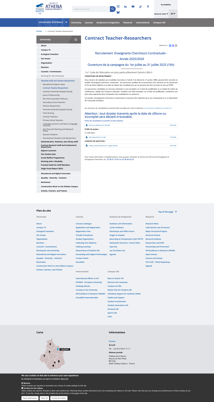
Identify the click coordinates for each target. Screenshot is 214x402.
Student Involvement (117, 301)
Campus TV (46, 50)
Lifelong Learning (83, 246)
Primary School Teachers (53, 120)
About (43, 45)
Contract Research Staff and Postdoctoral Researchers (58, 146)
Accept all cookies (59, 398)
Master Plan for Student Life (120, 290)
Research (127, 22)
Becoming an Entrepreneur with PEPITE (126, 239)
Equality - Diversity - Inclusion (54, 178)
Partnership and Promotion (157, 246)
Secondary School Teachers (54, 102)
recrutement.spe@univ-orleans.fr (158, 108)
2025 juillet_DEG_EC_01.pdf (97, 137)
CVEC (110, 316)
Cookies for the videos (33, 388)
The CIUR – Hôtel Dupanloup (158, 262)
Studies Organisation (85, 239)
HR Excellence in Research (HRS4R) (160, 250)
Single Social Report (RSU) (52, 168)
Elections (45, 67)
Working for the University (52, 76)
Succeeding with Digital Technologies (91, 254)
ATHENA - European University (89, 282)
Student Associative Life (118, 305)
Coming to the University (86, 290)
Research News (152, 223)
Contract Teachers (50, 117)
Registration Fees (83, 231)
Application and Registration (88, 227)
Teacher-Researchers (51, 106)
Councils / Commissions (51, 71)
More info (64, 378)
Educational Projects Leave (54, 84)
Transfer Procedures (84, 235)
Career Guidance (117, 227)
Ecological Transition (49, 54)
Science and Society (154, 258)
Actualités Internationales (87, 297)
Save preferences (30, 398)
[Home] (40, 7)
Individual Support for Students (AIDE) (124, 294)
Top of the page (165, 211)
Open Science (151, 254)
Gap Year (113, 246)
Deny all (44, 398)
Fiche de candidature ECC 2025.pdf (99, 125)
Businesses (45, 182)
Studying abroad (83, 286)
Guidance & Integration (108, 22)
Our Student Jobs (48, 154)
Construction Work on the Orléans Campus (59, 186)
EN (172, 14)
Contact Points (82, 258)
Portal (39, 31)
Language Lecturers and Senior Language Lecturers (60, 124)
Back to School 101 (116, 278)
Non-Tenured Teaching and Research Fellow (58, 130)
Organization (46, 63)
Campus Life (159, 22)
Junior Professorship (51, 95)
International (142, 22)
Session (27, 383)
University (76, 22)
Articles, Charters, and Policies (54, 191)
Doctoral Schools (153, 235)
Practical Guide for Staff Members (55, 165)
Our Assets (45, 58)
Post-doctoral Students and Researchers (59, 138)
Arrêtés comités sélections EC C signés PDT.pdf (103, 146)
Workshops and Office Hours (122, 231)
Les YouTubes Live (117, 250)
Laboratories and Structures (158, 227)
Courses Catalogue (84, 223)
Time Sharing (48, 113)
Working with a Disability (52, 161)
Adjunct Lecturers (48, 150)
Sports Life (112, 313)
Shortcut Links (160, 14)
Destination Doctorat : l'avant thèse (125, 243)
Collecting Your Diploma (86, 243)
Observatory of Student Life (88, 250)
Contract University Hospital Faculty (57, 91)
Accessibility (166, 4)
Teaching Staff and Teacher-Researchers (58, 81)
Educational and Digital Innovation (56, 173)
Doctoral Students (50, 134)
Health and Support (116, 297)
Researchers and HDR (155, 243)
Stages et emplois (117, 235)
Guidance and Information (121, 223)
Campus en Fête (114, 286)
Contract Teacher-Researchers (55, 88)
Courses (89, 22)
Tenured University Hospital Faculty (57, 109)
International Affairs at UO (87, 278)
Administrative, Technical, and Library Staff (59, 142)
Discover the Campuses (118, 282)
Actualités (80, 262)
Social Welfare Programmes (53, 158)
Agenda (113, 254)
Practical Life (113, 309)
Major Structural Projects (156, 231)
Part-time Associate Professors (55, 99)
